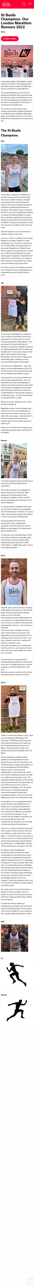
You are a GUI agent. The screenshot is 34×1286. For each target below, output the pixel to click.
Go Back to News (9, 39)
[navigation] (29, 3)
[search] (24, 4)
